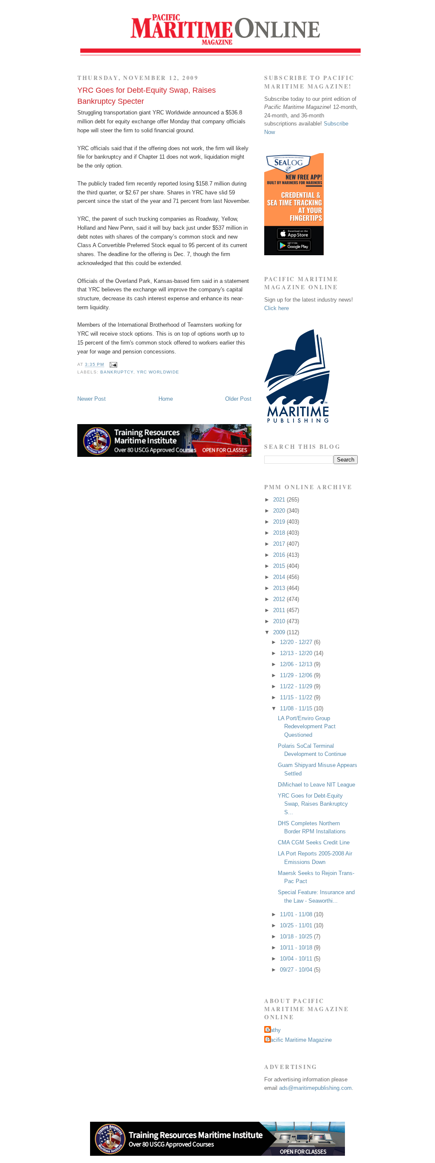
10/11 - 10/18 (297, 947)
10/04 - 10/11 (297, 958)
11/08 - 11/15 (297, 708)
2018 (280, 533)
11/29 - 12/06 (297, 675)
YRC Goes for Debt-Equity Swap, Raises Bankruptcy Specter (146, 95)
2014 (280, 577)
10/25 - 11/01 (297, 925)
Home (165, 399)
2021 (280, 499)
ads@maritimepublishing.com (315, 1088)
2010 (280, 621)
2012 (280, 599)
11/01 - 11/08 (297, 914)
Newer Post (91, 399)
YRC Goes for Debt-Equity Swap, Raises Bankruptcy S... (313, 803)
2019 (280, 522)
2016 (280, 555)
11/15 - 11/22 (297, 697)
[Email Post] (112, 364)
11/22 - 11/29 (297, 686)
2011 (280, 610)
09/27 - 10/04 (297, 969)
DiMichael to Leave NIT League (316, 784)
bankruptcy (116, 372)
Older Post (238, 399)
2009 (280, 632)
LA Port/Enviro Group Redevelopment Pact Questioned (307, 726)
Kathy (273, 1030)
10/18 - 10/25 (297, 936)
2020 (280, 510)
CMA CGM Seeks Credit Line (314, 842)
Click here (276, 308)
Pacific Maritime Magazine (299, 1040)
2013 (280, 588)
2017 (280, 544)
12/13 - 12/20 (297, 653)
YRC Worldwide (158, 372)
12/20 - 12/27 (297, 642)
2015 (280, 566)
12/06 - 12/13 (297, 664)
